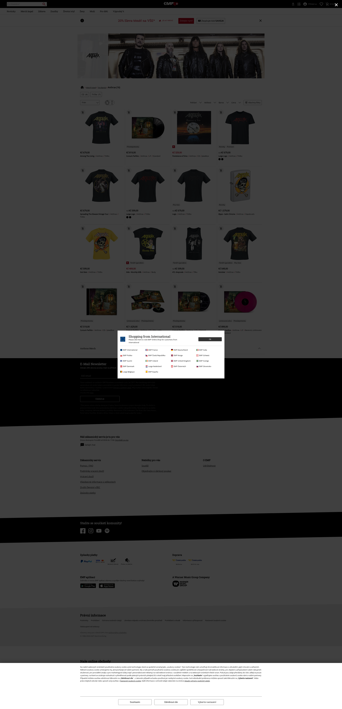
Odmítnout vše (171, 702)
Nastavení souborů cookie (130, 681)
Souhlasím (135, 702)
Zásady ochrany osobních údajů (197, 681)
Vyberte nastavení (207, 702)
